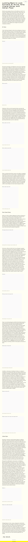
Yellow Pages (14, 541)
